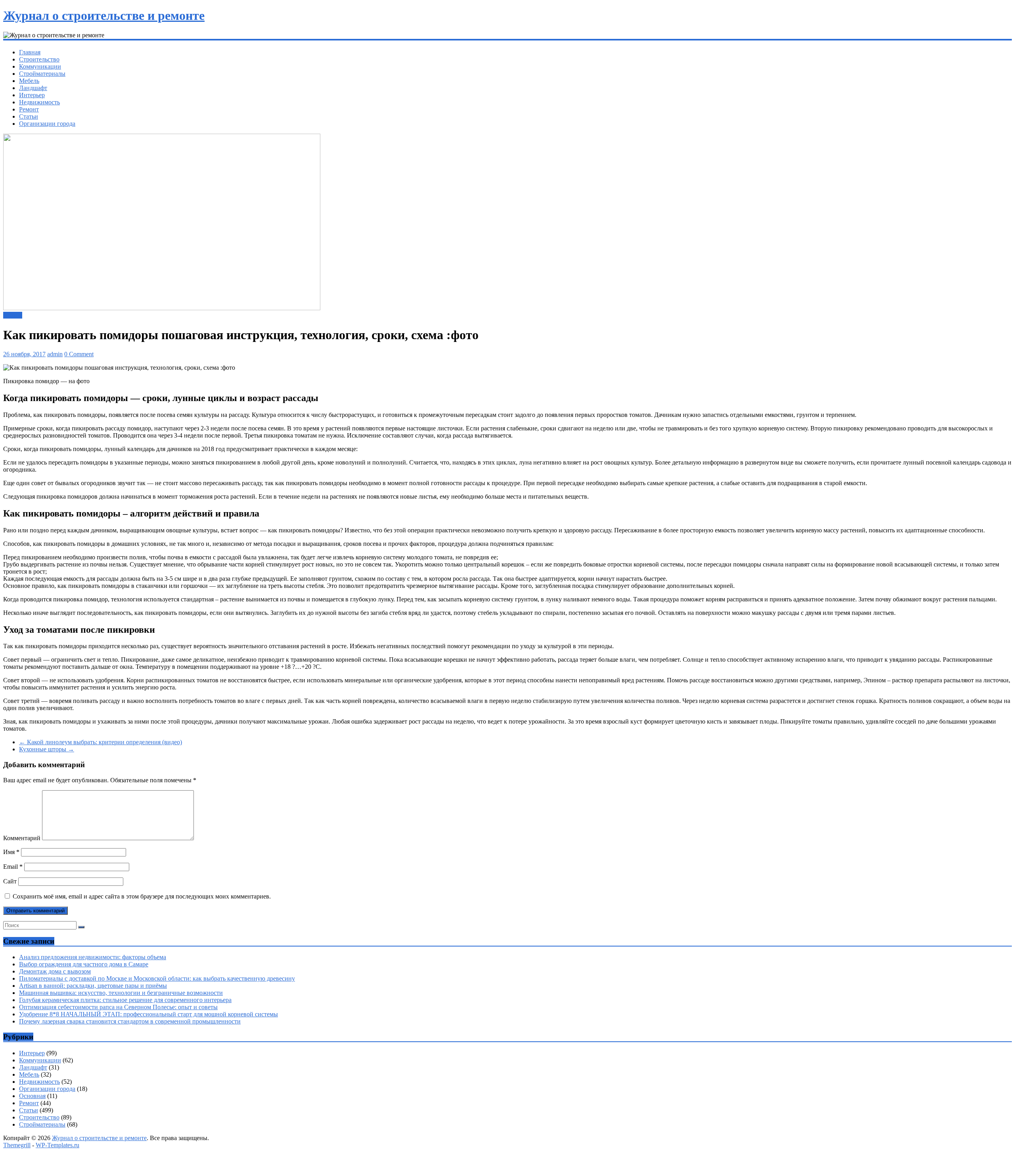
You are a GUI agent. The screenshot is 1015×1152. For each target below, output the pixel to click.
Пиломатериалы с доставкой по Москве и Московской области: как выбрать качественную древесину (157, 978)
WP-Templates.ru (57, 1145)
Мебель (29, 80)
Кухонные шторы (46, 749)
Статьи (28, 116)
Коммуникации (40, 66)
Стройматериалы (42, 73)
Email (13, 866)
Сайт (10, 881)
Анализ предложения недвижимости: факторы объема (92, 957)
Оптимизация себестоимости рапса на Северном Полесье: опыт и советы (118, 1007)
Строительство (39, 59)
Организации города (47, 123)
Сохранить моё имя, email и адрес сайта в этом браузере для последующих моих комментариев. (142, 896)
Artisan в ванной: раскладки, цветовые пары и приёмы (93, 985)
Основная (32, 1095)
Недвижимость (39, 102)
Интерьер (32, 95)
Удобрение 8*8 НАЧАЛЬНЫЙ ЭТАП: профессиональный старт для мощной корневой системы (148, 1014)
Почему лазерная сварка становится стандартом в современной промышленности (130, 1021)
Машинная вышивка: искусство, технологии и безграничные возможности (121, 992)
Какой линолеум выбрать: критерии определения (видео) (100, 742)
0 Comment (79, 354)
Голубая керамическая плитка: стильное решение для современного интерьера (125, 999)
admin (55, 354)
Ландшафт (33, 87)
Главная (29, 52)
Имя (11, 852)
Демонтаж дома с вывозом (55, 971)
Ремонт (29, 109)
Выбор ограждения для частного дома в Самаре (83, 964)
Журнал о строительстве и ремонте (104, 15)
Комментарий (21, 838)
